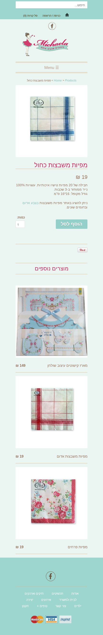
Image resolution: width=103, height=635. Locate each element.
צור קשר (60, 606)
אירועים (46, 600)
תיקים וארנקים (34, 593)
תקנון (25, 606)
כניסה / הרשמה (51, 15)
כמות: (21, 217)
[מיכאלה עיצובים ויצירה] (51, 45)
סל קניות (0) (30, 15)
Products (70, 80)
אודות (75, 593)
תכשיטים (57, 593)
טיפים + (42, 606)
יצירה (29, 600)
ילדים (77, 606)
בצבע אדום (31, 203)
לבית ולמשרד (68, 600)
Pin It (82, 250)
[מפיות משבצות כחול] (51, 156)
